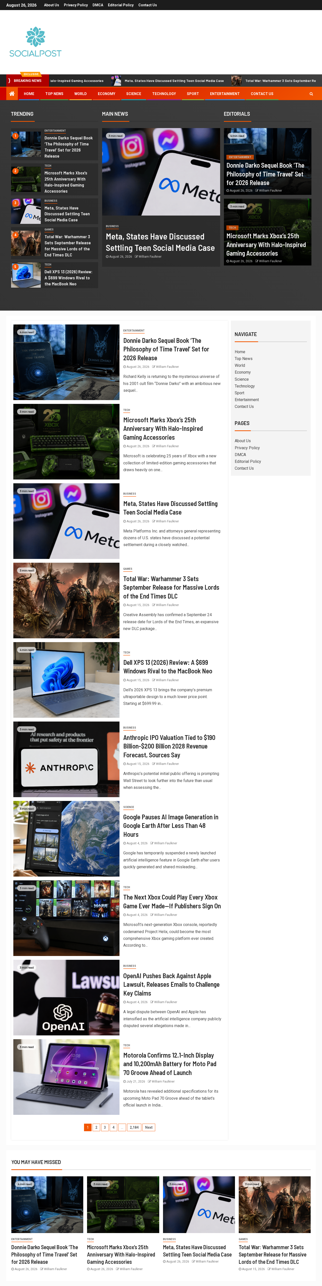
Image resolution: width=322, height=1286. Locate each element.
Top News (54, 94)
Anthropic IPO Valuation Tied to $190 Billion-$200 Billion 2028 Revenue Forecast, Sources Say (169, 746)
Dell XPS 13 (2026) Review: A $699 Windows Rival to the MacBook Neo (69, 277)
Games (49, 229)
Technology (164, 94)
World (80, 94)
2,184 (134, 1127)
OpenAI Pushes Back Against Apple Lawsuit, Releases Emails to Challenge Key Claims (171, 984)
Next (148, 1127)
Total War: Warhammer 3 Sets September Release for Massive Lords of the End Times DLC (68, 245)
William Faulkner (150, 256)
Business (51, 200)
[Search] (311, 94)
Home (29, 94)
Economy (106, 94)
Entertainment (225, 94)
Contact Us (147, 5)
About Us (51, 5)
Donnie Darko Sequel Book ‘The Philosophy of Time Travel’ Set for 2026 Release (265, 173)
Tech (48, 165)
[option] (54, 145)
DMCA (98, 5)
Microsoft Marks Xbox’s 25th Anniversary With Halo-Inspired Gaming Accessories (266, 244)
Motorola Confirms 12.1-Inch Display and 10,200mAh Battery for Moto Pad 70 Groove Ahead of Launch (169, 1063)
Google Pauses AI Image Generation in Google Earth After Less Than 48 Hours (170, 825)
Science (133, 94)
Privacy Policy (76, 5)
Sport (193, 94)
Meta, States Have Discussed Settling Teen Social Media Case (118, 80)
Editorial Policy (121, 5)
